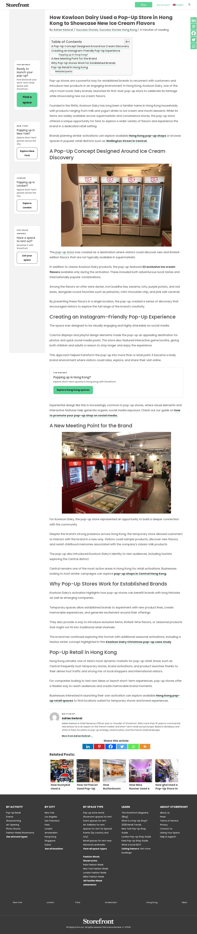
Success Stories (87, 30)
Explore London (27, 205)
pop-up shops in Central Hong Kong (140, 574)
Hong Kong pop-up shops (147, 136)
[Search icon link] (189, 5)
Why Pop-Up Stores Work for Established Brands (83, 63)
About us (165, 812)
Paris (47, 824)
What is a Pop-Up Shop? (134, 820)
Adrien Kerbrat (72, 718)
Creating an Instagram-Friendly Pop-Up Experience (85, 51)
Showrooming (13, 820)
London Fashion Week (94, 872)
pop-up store (64, 252)
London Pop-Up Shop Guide (136, 836)
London (48, 828)
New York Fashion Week (95, 868)
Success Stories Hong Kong (118, 30)
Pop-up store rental (93, 812)
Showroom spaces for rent (97, 816)
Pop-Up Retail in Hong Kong (69, 67)
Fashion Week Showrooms (20, 832)
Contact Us (166, 828)
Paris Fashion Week (93, 864)
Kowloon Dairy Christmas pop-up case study (138, 642)
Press (163, 816)
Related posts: (64, 71)
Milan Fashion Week (93, 876)
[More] (144, 746)
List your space (27, 257)
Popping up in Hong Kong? (73, 54)
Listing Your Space (170, 832)
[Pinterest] (99, 746)
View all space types (95, 848)
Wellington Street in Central (126, 141)
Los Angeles (51, 816)
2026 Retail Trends (131, 824)
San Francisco (52, 820)
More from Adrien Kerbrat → (77, 735)
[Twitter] (122, 746)
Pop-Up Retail (13, 812)
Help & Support (168, 836)
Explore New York (27, 153)
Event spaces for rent (94, 820)
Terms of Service (169, 820)
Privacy (164, 824)
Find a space (27, 99)
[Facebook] (110, 746)
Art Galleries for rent (94, 824)
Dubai (48, 844)
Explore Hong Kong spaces (73, 390)
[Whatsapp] (133, 746)
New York (49, 812)
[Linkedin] (87, 746)
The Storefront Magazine (135, 812)
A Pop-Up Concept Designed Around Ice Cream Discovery (90, 46)
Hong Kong (50, 836)
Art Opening (12, 824)
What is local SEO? (131, 844)
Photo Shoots (13, 828)
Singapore (50, 840)
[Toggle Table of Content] (125, 41)
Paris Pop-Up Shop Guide (135, 840)
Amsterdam (51, 832)
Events (9, 816)
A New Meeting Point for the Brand (74, 58)
